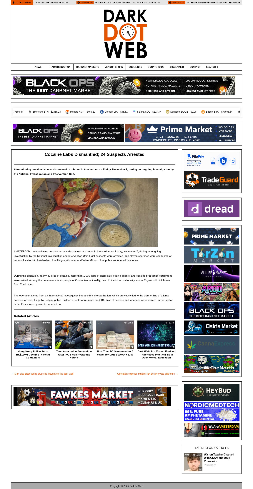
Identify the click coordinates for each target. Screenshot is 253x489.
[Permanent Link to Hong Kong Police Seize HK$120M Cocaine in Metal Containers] (33, 335)
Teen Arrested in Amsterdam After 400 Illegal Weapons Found (74, 354)
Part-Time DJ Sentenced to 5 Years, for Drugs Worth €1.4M (115, 353)
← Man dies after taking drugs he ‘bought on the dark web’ (42, 373)
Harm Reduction (60, 67)
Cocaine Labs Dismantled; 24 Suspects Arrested (95, 154)
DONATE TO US (156, 67)
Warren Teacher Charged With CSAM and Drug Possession (219, 458)
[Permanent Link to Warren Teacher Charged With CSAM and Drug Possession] (193, 462)
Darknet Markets (87, 67)
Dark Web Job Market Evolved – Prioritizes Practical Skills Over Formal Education (156, 354)
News (38, 67)
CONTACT (195, 67)
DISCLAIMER (177, 67)
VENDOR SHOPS (114, 67)
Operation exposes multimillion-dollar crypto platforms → (147, 373)
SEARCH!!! (212, 67)
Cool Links (135, 67)
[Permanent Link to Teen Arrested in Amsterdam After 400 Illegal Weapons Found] (74, 335)
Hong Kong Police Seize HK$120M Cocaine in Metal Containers (33, 354)
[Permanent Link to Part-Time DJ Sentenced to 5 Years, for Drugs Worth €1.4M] (115, 335)
